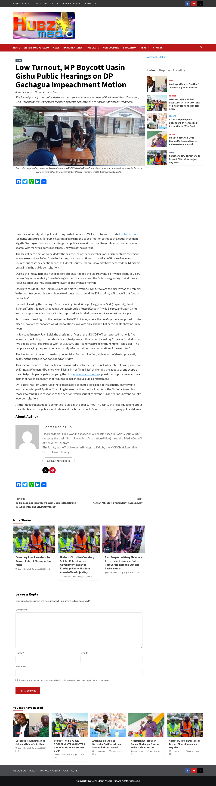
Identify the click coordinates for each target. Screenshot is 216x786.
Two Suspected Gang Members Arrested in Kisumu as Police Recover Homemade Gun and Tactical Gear (123, 563)
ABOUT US (41, 3)
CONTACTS (90, 3)
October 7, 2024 (45, 92)
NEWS (56, 47)
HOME (16, 47)
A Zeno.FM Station (156, 57)
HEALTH (144, 47)
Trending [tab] (179, 70)
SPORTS (158, 47)
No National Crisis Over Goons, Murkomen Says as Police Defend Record (183, 141)
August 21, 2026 (84, 576)
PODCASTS (93, 47)
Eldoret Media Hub (26, 92)
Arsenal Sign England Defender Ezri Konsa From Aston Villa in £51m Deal (183, 123)
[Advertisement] (78, 209)
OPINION (172, 96)
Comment (22, 609)
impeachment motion (86, 374)
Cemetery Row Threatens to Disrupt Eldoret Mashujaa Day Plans (33, 561)
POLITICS (173, 134)
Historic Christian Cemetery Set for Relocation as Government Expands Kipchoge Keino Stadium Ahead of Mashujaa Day (77, 565)
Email (84, 652)
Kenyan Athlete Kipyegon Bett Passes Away (117, 500)
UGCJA (54, 3)
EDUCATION (129, 47)
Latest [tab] (152, 70)
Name (19, 652)
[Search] (201, 47)
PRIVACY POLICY (71, 3)
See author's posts (58, 460)
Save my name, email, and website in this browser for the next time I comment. (64, 680)
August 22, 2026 (40, 569)
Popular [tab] (164, 70)
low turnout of (128, 234)
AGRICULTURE (111, 47)
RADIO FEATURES (73, 47)
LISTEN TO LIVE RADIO (36, 47)
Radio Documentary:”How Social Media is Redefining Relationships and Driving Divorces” (45, 502)
